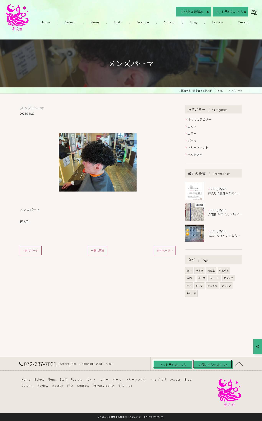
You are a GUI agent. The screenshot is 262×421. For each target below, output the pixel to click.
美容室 (211, 270)
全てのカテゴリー (199, 119)
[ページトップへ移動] (239, 364)
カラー (192, 133)
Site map (125, 385)
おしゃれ (212, 285)
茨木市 (199, 270)
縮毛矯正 (224, 270)
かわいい (226, 285)
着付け (190, 278)
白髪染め (228, 278)
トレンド (191, 293)
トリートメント (198, 147)
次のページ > (164, 250)
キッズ (201, 278)
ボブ (189, 285)
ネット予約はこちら (229, 11)
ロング (199, 285)
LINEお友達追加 (192, 11)
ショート (214, 278)
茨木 (189, 270)
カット (192, 126)
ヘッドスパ (195, 154)
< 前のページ (31, 250)
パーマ (192, 140)
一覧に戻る (97, 250)
